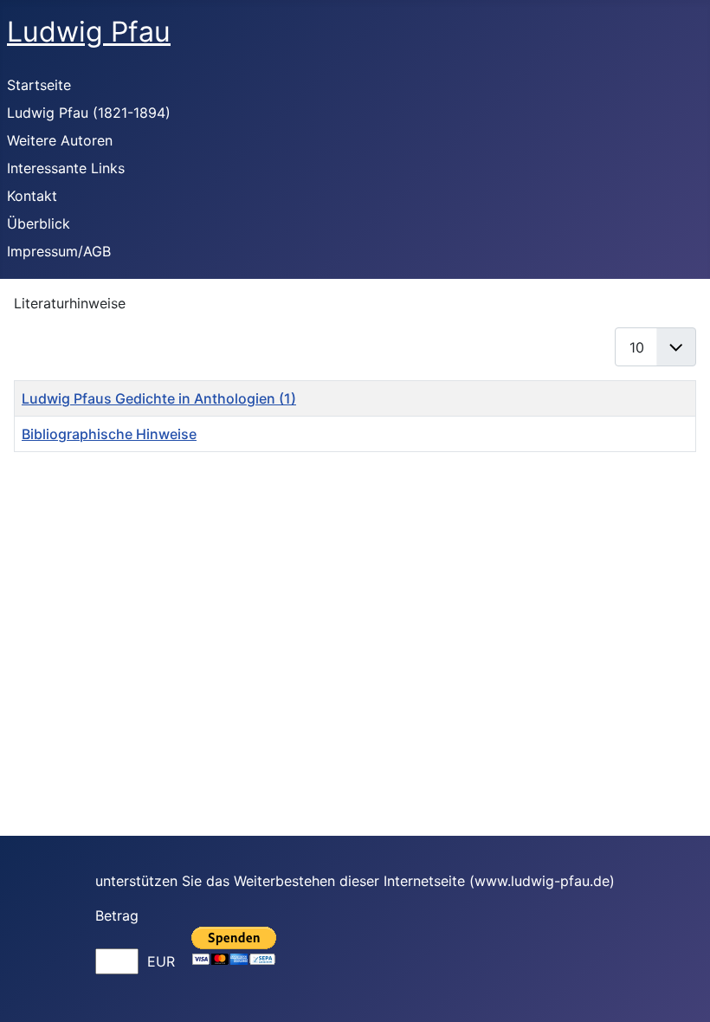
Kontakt (32, 195)
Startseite (39, 85)
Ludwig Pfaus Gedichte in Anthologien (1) (159, 398)
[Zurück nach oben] (679, 990)
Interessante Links (66, 168)
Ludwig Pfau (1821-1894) (89, 112)
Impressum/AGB (59, 251)
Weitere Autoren (60, 140)
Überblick (38, 223)
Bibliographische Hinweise (109, 434)
